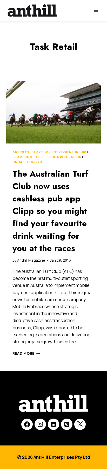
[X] (80, 424)
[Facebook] (27, 424)
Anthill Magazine (31, 260)
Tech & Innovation (64, 157)
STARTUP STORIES (28, 157)
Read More (26, 353)
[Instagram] (40, 424)
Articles (20, 152)
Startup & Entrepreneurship (58, 152)
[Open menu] (96, 10)
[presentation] (53, 112)
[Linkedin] (53, 424)
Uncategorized (27, 162)
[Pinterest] (66, 424)
